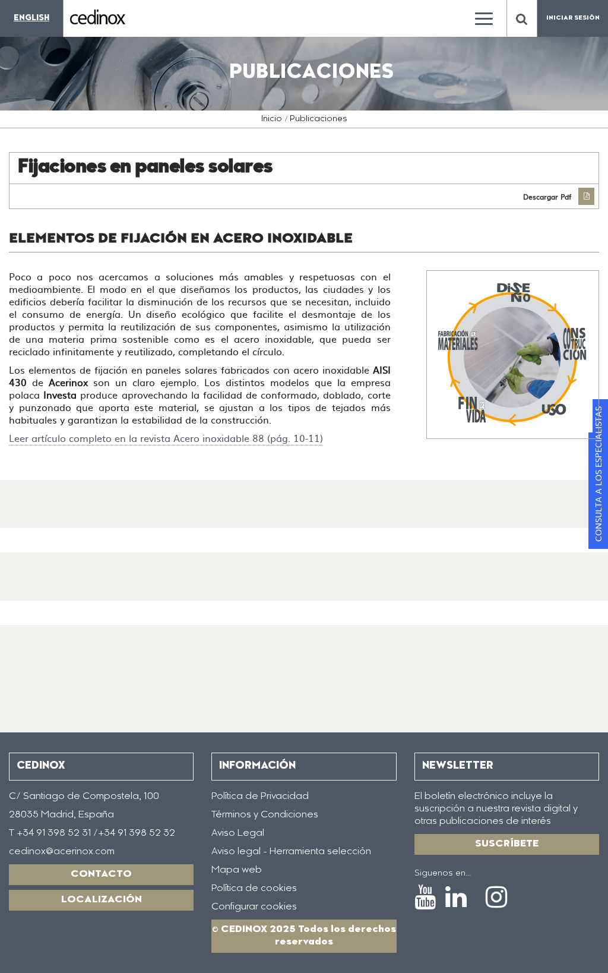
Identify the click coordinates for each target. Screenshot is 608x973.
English (31, 18)
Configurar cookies (254, 907)
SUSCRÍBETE (507, 844)
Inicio (271, 119)
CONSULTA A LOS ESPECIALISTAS (598, 474)
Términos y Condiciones (264, 815)
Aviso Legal (237, 833)
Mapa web (236, 870)
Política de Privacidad (260, 796)
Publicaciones (318, 119)
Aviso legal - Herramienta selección (291, 852)
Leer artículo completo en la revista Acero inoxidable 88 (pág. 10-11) (166, 438)
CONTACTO (101, 874)
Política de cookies (254, 888)
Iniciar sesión (573, 18)
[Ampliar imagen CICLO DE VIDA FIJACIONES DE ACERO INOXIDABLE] (512, 354)
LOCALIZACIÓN (101, 900)
